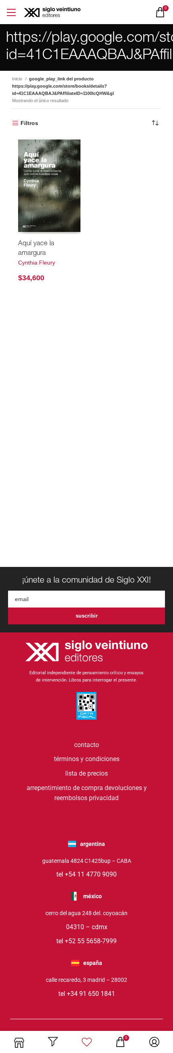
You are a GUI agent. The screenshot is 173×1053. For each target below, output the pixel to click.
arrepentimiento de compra (65, 788)
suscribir (87, 616)
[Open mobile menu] (11, 12)
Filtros (29, 123)
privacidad (104, 798)
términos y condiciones (86, 759)
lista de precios (86, 773)
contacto (86, 745)
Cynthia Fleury (36, 262)
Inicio (17, 78)
